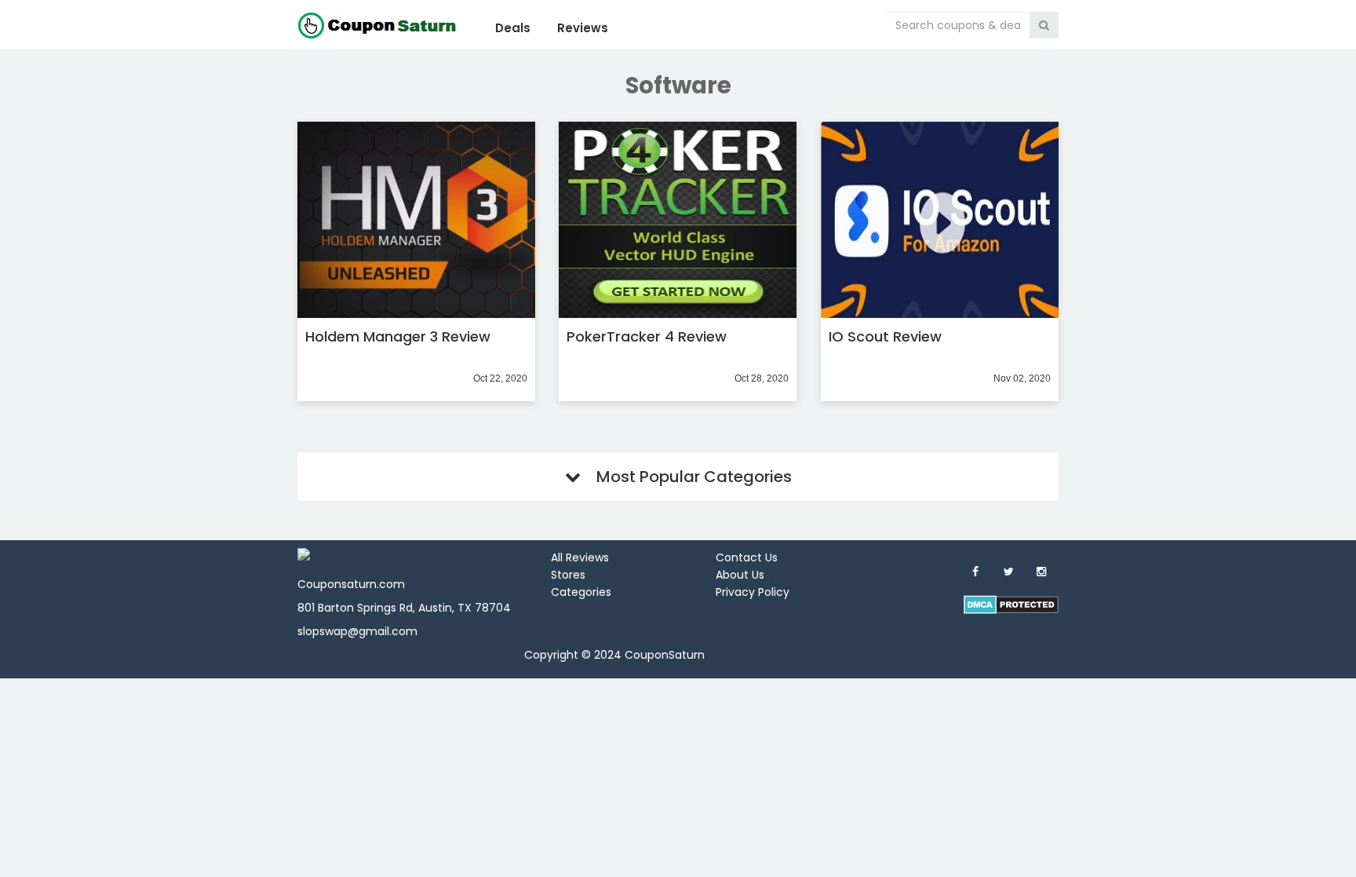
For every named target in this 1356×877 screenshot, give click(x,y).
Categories (581, 592)
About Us (740, 575)
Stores (568, 575)
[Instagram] (1041, 571)
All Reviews (580, 557)
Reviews (582, 28)
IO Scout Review (885, 336)
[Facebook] (975, 571)
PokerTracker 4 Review (647, 336)
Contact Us (747, 557)
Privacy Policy (752, 592)
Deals (512, 28)
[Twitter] (1008, 571)
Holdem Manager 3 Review (397, 336)
